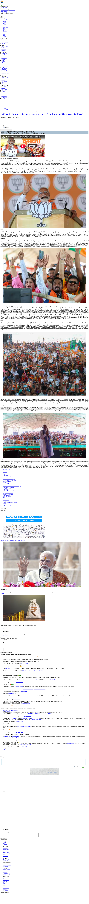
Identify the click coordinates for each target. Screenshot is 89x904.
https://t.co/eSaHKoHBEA (33, 696)
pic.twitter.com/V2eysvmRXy (35, 719)
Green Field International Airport (10, 502)
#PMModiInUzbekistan (26, 670)
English (4, 21)
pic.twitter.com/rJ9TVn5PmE (49, 679)
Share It (2, 757)
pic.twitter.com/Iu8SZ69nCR (39, 689)
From (2, 14)
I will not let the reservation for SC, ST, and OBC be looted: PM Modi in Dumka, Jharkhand (42, 114)
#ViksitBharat (33, 695)
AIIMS (4, 497)
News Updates (6, 109)
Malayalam (5, 27)
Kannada (5, 25)
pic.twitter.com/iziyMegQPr (25, 703)
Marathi (4, 30)
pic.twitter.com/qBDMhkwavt (48, 713)
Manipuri (5, 32)
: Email (6, 829)
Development (6, 500)
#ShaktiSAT (33, 718)
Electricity (5, 482)
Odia (4, 34)
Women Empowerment (8, 494)
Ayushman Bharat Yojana (8, 487)
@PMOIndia (38, 713)
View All (2, 593)
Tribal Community (7, 481)
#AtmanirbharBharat (13, 710)
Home (4, 108)
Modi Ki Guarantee (7, 496)
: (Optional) (7, 832)
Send (6, 838)
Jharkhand (5, 472)
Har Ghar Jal (5, 489)
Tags (4, 469)
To (1, 16)
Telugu (4, 28)
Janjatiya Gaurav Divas (8, 493)
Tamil (4, 29)
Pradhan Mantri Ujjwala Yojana (9, 480)
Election (5, 473)
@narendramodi (13, 656)
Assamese (5, 31)
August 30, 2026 (24, 663)
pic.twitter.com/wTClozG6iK (38, 670)
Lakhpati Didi (6, 483)
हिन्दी (4, 23)
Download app (4, 3)
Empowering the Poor (7, 476)
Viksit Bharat (6, 498)
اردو (4, 35)
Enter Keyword (4, 13)
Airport (4, 501)
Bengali (4, 24)
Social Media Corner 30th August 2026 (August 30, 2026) (12, 540)
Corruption (5, 475)
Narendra (4, 7)
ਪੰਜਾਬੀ (4, 36)
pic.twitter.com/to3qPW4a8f (25, 744)
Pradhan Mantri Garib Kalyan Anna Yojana (12, 486)
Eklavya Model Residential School (10, 490)
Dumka (4, 470)
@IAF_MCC (35, 679)
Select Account (6, 792)
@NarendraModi (15, 736)
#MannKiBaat (6, 710)
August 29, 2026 (19, 682)
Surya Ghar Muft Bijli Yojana (9, 484)
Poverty (4, 477)
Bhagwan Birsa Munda (8, 491)
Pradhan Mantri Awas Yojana (9, 479)
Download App (6, 635)
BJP (4, 474)
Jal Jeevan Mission (7, 488)
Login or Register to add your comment (9, 505)
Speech (4, 503)
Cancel (2, 838)
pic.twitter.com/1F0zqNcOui (15, 737)
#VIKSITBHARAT (31, 713)
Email (5, 826)
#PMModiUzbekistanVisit (28, 689)
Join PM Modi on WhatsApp (6, 652)
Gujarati (4, 22)
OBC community (6, 495)
